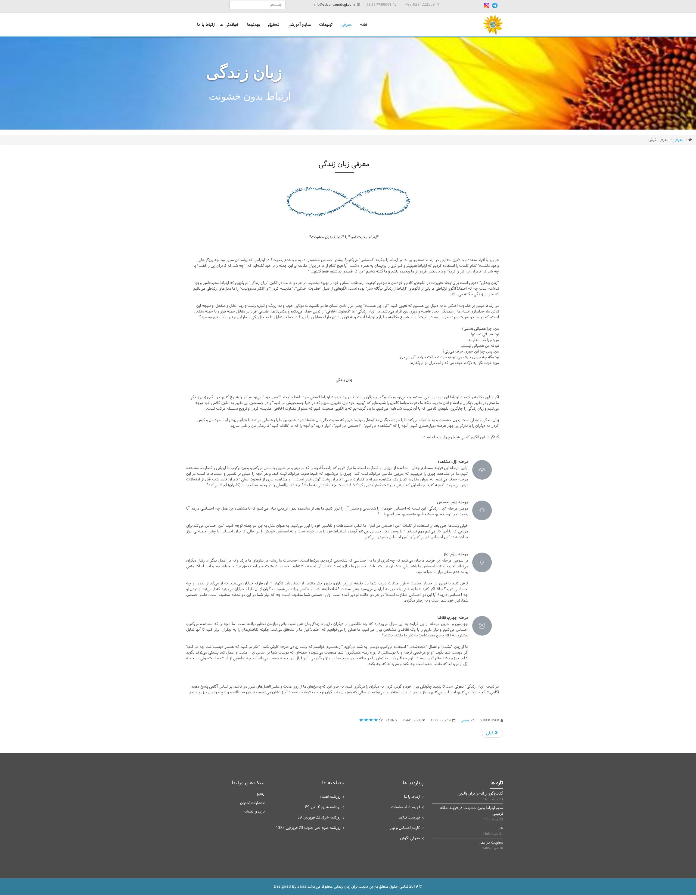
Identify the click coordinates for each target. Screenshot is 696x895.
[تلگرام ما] (495, 5)
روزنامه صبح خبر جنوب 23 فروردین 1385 (308, 828)
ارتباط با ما (206, 24)
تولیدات (326, 24)
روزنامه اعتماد (330, 797)
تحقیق (273, 24)
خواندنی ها (229, 24)
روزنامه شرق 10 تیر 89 (322, 807)
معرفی (346, 24)
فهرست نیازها (409, 817)
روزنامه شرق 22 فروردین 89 (318, 817)
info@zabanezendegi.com (334, 5)
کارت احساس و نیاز (405, 828)
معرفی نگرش (410, 838)
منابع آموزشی (299, 24)
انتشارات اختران (252, 803)
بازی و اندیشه (254, 811)
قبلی (490, 733)
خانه (364, 24)
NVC (261, 795)
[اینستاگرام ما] (486, 5)
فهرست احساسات (405, 807)
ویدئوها (253, 24)
